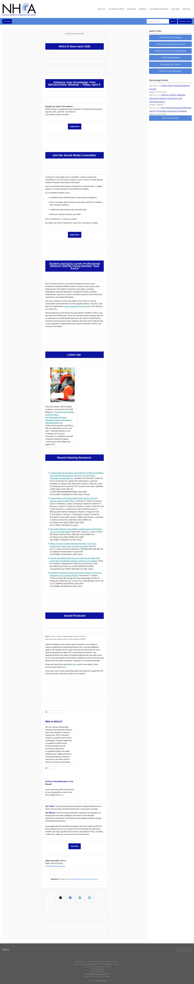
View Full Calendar (170, 118)
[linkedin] (190, 949)
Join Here (75, 846)
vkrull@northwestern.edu (55, 866)
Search (173, 21)
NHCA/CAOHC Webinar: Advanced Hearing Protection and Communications (167, 98)
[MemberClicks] (19, 9)
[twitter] (182, 949)
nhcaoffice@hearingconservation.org (84, 879)
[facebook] (178, 949)
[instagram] (186, 949)
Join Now (7, 21)
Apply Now (74, 126)
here (74, 664)
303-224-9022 (100, 969)
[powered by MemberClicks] (97, 981)
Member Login (185, 21)
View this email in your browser (74, 33)
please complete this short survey (77, 306)
